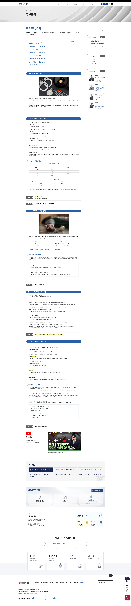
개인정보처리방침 (44, 582)
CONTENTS (75, 41)
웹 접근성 (76, 582)
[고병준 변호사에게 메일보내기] (104, 75)
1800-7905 (92, 1)
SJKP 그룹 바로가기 (102, 582)
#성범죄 (56, 548)
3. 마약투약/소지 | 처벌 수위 (36, 53)
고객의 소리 (83, 1)
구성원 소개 (84, 4)
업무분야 (75, 4)
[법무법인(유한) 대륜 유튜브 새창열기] (27, 598)
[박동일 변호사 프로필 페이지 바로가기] (97, 87)
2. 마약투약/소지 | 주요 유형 (36, 47)
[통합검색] (84, 544)
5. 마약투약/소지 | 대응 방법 (36, 62)
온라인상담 (127, 583)
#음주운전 (75, 548)
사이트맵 (70, 582)
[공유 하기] (104, 31)
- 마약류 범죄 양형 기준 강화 (36, 55)
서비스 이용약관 (36, 582)
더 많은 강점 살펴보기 (96, 490)
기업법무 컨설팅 (101, 1)
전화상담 (127, 591)
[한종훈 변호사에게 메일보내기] (104, 102)
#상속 (64, 548)
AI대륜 (111, 1)
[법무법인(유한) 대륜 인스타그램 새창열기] (29, 598)
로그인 (73, 1)
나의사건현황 (78, 1)
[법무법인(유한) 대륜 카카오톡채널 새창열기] (24, 598)
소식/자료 (93, 4)
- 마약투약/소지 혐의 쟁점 (35, 64)
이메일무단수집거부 (63, 582)
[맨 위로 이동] (111, 575)
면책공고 (51, 582)
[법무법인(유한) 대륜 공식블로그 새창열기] (22, 598)
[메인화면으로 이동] (26, 10)
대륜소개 (57, 4)
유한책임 (56, 582)
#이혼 (60, 548)
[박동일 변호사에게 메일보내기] (104, 85)
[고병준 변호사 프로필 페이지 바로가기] (97, 78)
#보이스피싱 (68, 548)
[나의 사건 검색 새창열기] (19, 598)
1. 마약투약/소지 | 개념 (35, 43)
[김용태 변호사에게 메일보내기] (104, 94)
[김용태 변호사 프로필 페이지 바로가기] (97, 96)
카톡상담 (127, 587)
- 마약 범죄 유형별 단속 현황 (36, 49)
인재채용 (106, 1)
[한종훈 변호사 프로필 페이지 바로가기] (97, 105)
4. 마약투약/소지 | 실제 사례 (36, 58)
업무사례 (66, 4)
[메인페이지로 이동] (23, 4)
